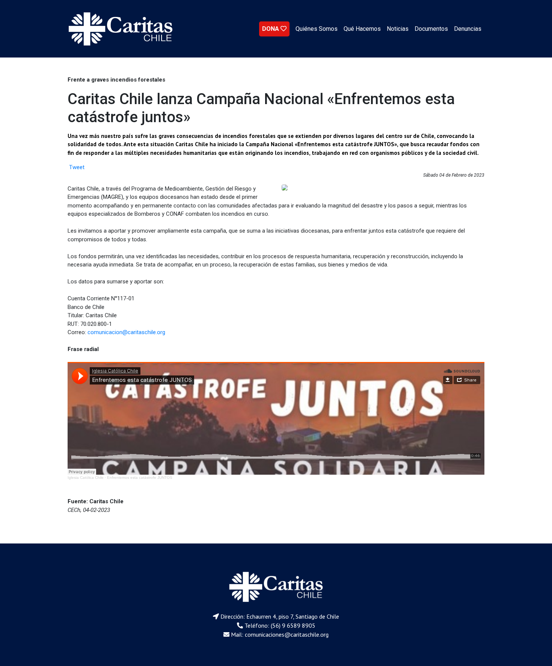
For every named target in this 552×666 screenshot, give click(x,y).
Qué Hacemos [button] (362, 28)
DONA (271, 28)
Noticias (398, 28)
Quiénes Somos (317, 28)
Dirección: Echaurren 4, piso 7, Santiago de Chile (279, 616)
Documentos (431, 28)
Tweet (76, 167)
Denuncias (467, 28)
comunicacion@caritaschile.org (126, 332)
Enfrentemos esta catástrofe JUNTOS (139, 477)
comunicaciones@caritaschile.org (287, 634)
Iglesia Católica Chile (86, 477)
